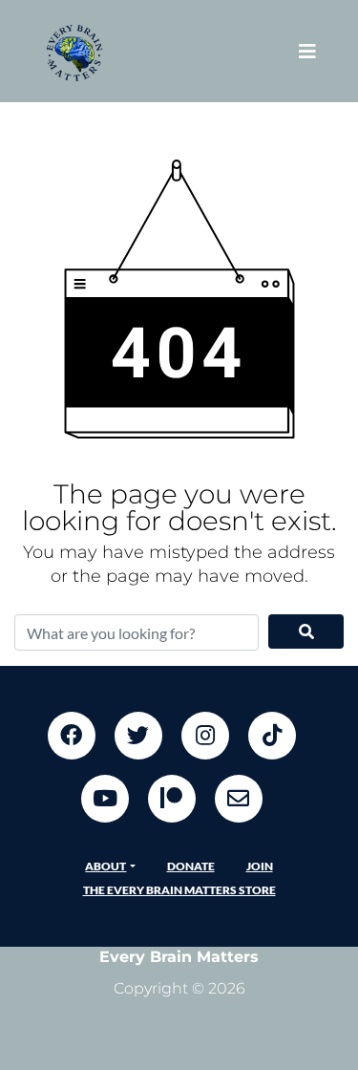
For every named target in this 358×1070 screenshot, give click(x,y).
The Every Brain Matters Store (179, 890)
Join (259, 866)
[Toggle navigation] (307, 51)
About (105, 866)
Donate (191, 866)
